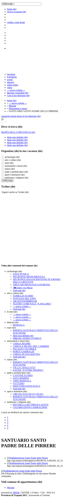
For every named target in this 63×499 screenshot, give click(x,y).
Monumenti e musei (18, 108)
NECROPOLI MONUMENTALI (29, 276)
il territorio (12, 77)
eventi (10, 79)
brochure (11, 74)
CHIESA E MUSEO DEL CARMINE (31, 346)
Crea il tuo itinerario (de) (18, 95)
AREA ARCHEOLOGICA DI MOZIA (31, 284)
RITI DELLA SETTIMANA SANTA (30, 404)
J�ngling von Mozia (23, 287)
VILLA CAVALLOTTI (24, 367)
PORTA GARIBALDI (23, 351)
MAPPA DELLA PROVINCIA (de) (18, 132)
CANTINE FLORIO (23, 375)
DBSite (16, 492)
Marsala (12, 106)
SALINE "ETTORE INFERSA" (28, 370)
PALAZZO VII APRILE (24, 349)
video (9, 87)
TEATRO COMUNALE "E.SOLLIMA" (32, 304)
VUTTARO (18, 383)
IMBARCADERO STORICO (27, 338)
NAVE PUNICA (21, 274)
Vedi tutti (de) (19, 290)
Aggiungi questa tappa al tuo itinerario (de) (21, 116)
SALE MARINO (21, 378)
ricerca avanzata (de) (16, 11)
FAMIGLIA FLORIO (23, 296)
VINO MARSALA (22, 381)
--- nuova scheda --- (16, 90)
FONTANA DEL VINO (24, 298)
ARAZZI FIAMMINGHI (25, 301)
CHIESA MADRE (22, 343)
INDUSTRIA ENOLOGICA (26, 386)
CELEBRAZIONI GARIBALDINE (30, 407)
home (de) (11, 9)
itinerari (10, 82)
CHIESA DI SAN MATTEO (26, 354)
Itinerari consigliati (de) (17, 93)
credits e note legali (16, 22)
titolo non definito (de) (17, 137)
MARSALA (19, 325)
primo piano (12, 85)
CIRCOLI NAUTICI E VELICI (28, 394)
